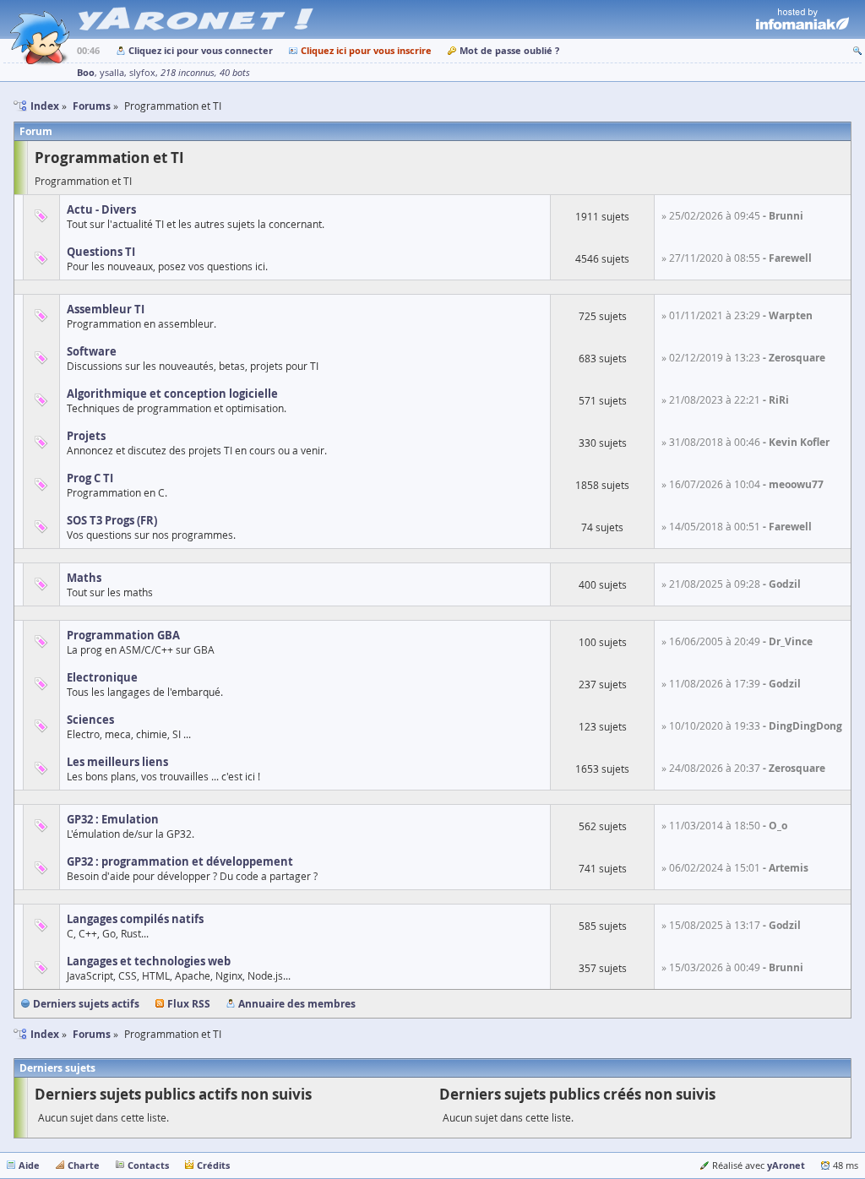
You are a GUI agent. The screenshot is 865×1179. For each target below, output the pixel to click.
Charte (84, 1165)
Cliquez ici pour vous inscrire (366, 50)
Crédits (213, 1165)
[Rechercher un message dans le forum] (857, 50)
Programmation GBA (123, 635)
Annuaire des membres (297, 1004)
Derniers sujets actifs (86, 1004)
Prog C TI (90, 478)
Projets (86, 435)
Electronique (102, 677)
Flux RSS (188, 1004)
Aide (29, 1165)
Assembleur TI (105, 309)
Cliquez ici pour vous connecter (200, 50)
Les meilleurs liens (117, 761)
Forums (92, 1034)
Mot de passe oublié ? (509, 50)
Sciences (90, 719)
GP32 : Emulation (113, 819)
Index (44, 1034)
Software (92, 351)
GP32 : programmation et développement (180, 861)
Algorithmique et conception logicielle (172, 393)
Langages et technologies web (149, 961)
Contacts (148, 1165)
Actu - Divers (101, 209)
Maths (84, 577)
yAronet (786, 1165)
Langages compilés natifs (135, 918)
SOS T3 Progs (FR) (112, 520)
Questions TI (101, 251)
